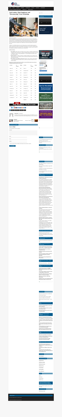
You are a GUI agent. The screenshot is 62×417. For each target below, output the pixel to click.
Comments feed (41, 378)
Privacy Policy (30, 9)
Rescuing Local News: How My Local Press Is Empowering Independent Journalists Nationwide (45, 254)
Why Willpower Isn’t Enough (42, 169)
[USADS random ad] (23, 105)
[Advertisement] (31, 408)
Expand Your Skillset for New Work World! (44, 297)
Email (10, 138)
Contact (17, 7)
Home (10, 7)
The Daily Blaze (41, 367)
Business (22, 7)
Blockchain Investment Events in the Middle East (45, 293)
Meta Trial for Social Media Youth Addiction (45, 334)
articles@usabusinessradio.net (45, 139)
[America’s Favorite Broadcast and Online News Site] (46, 241)
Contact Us (24, 9)
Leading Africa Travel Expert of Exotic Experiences (45, 168)
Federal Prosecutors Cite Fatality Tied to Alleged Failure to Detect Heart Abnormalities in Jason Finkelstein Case (46, 350)
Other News (43, 7)
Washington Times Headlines (44, 315)
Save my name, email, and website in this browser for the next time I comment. (20, 143)
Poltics (33, 7)
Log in (40, 375)
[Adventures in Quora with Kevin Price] (44, 232)
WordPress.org (41, 379)
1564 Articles (21, 113)
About (14, 7)
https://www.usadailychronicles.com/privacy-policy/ (15, 397)
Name (10, 136)
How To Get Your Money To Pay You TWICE (45, 296)
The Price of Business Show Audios (15, 9)
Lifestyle (37, 7)
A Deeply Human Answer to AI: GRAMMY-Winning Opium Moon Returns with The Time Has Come (45, 269)
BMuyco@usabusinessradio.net (43, 141)
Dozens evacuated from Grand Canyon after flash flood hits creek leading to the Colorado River (45, 324)
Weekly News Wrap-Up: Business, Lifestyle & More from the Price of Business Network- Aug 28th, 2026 (45, 218)
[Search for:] (46, 13)
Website (10, 141)
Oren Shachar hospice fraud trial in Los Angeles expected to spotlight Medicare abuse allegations (45, 345)
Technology (28, 7)
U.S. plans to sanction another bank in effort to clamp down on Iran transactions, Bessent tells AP (46, 320)
